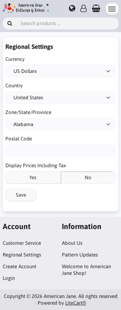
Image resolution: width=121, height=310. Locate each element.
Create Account (19, 266)
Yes (32, 177)
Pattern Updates (80, 254)
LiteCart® (75, 303)
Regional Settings (22, 254)
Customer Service (22, 243)
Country (14, 85)
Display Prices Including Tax (35, 165)
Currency (15, 59)
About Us (72, 243)
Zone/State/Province (28, 112)
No (88, 177)
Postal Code (18, 138)
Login (9, 278)
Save (21, 195)
